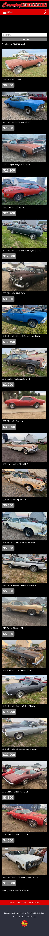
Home (11, 903)
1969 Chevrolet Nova (11, 79)
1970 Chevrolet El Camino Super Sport (19, 749)
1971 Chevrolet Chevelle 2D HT (16, 122)
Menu (9, 12)
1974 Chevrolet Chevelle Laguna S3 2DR (20, 877)
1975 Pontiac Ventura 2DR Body (16, 379)
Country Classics (20, 913)
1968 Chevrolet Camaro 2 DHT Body (18, 706)
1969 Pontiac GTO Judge (13, 207)
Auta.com (14, 890)
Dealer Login (41, 913)
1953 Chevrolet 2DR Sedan (14, 293)
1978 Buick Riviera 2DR (13, 628)
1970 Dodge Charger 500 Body (16, 164)
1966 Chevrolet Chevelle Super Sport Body (21, 336)
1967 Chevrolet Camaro (12, 421)
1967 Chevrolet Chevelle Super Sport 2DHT (21, 250)
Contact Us (34, 903)
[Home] (24, 4)
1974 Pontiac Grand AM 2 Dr (15, 834)
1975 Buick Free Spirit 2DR (14, 499)
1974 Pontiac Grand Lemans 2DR (17, 670)
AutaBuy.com (24, 890)
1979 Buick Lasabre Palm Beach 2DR (18, 542)
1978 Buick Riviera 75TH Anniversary (19, 585)
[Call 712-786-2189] (45, 12)
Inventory (21, 903)
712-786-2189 (31, 913)
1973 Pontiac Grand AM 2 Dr (15, 792)
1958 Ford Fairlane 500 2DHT (15, 464)
